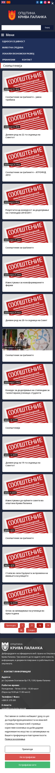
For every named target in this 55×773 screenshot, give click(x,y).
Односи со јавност (13, 41)
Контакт (27, 59)
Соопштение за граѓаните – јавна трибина (23, 98)
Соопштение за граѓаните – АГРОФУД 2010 (26, 173)
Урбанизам (8, 59)
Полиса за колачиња (15, 739)
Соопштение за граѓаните (20, 247)
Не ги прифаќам (27, 757)
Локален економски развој (18, 53)
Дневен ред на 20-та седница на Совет (26, 320)
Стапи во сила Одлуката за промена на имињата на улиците (27, 574)
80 (21, 630)
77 (32, 625)
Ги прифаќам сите (27, 764)
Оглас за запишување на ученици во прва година (25, 612)
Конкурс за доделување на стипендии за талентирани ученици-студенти (28, 391)
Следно (31, 630)
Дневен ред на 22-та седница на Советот (23, 136)
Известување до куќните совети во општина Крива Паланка (25, 502)
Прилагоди (27, 749)
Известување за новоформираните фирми (25, 284)
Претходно (11, 625)
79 (48, 625)
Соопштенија (13, 427)
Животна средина (12, 47)
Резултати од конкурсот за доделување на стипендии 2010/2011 (27, 211)
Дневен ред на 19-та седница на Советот (23, 464)
